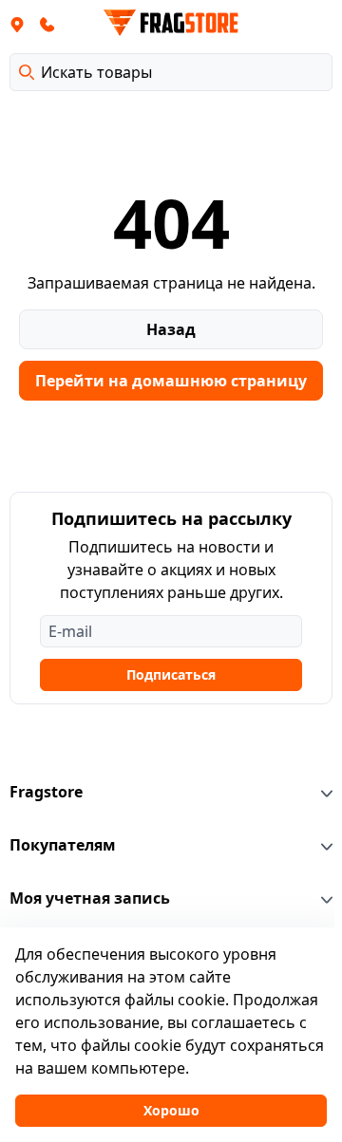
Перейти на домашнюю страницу (171, 380)
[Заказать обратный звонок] (47, 23)
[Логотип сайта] (171, 23)
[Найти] (27, 72)
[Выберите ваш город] (17, 23)
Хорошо (171, 1110)
